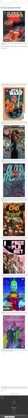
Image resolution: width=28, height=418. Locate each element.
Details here (4, 44)
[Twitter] (14, 393)
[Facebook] (10, 393)
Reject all (6, 416)
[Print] (13, 393)
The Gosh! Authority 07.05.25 (10, 8)
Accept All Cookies (11, 416)
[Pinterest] (17, 393)
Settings (2, 416)
